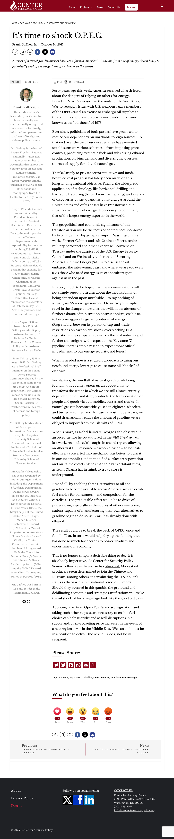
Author (15, 82)
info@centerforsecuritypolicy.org (134, 810)
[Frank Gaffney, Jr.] (26, 95)
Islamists (63, 677)
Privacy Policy (22, 798)
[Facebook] (24, 601)
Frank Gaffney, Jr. (24, 44)
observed (112, 566)
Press (100, 7)
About (72, 7)
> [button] (162, 6)
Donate (131, 7)
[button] (15, 52)
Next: (121, 749)
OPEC (96, 677)
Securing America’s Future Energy (119, 677)
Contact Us (114, 7)
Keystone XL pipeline (80, 677)
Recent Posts (31, 82)
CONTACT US (123, 790)
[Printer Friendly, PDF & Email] (68, 82)
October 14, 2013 (52, 44)
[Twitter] (29, 601)
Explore (84, 7)
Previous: (46, 749)
